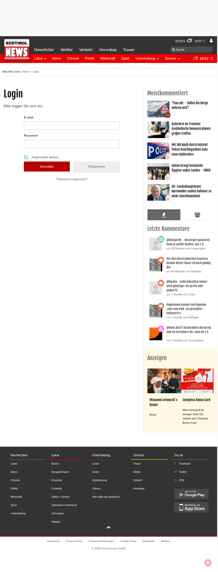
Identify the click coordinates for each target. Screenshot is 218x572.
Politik (89, 58)
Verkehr (86, 50)
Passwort (31, 135)
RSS (181, 480)
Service (170, 58)
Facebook (185, 463)
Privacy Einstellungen (101, 541)
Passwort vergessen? (72, 179)
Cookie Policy (128, 541)
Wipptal (56, 521)
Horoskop (108, 50)
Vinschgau (58, 513)
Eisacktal (57, 480)
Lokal (38, 58)
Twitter (182, 471)
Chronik (73, 58)
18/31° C (205, 59)
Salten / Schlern (61, 496)
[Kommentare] (163, 214)
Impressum (53, 541)
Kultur (95, 471)
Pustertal (57, 488)
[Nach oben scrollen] (108, 527)
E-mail (28, 117)
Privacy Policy (74, 541)
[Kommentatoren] (198, 214)
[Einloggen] (211, 40)
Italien (56, 58)
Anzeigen (157, 358)
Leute (95, 463)
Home (25, 71)
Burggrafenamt (60, 471)
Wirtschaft (107, 58)
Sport (125, 58)
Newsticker (44, 50)
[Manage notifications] (208, 562)
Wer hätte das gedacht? (106, 496)
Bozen (55, 463)
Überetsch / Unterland (64, 505)
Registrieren (96, 166)
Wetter (66, 50)
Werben (165, 541)
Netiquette (149, 541)
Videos (96, 488)
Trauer (129, 50)
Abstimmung (99, 480)
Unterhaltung (145, 58)
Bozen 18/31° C (190, 41)
